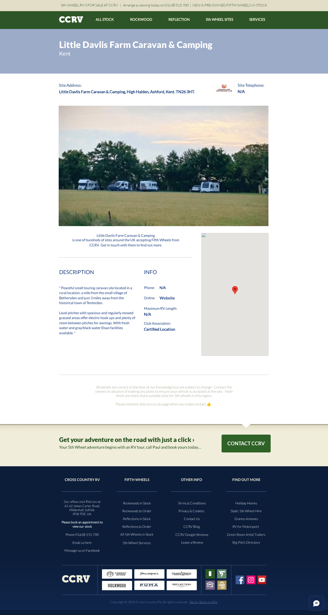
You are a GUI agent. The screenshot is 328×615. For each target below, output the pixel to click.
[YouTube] (261, 580)
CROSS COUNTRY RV (82, 479)
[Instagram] (251, 580)
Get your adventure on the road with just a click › (126, 439)
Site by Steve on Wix (203, 602)
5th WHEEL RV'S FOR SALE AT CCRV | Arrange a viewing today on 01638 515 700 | (126, 5)
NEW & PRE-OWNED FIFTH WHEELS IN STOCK (229, 5)
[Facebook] (240, 580)
